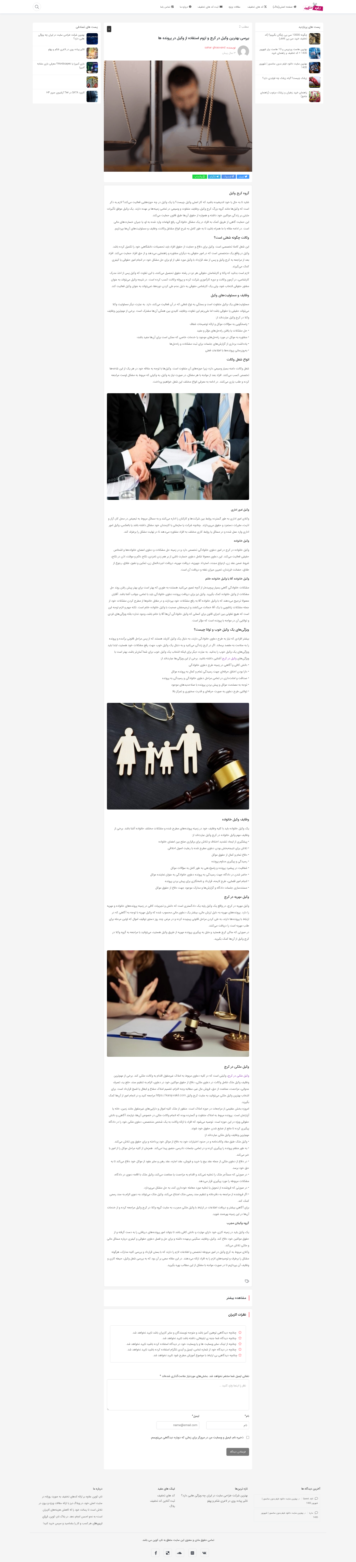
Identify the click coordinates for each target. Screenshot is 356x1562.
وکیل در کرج (229, 658)
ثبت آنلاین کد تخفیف (162, 1501)
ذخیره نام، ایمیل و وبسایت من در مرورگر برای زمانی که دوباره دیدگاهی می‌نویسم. (197, 1437)
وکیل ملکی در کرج (238, 1075)
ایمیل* (195, 1416)
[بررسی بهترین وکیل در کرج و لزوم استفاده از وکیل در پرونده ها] (178, 116)
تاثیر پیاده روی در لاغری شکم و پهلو (227, 1501)
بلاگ (172, 1506)
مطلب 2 (244, 26)
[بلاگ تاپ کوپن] (313, 6)
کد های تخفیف (166, 1495)
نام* (247, 1416)
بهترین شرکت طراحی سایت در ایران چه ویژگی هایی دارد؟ (214, 1495)
